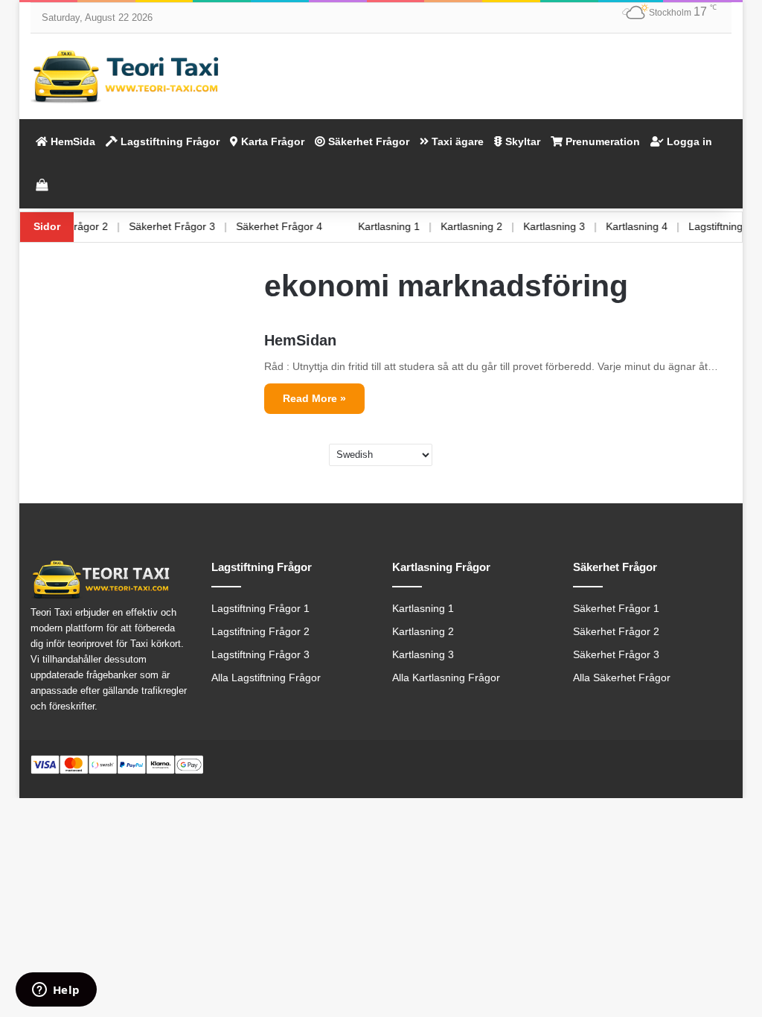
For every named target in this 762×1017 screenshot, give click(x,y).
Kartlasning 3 (569, 226)
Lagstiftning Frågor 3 (260, 654)
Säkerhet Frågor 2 (79, 226)
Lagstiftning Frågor (169, 141)
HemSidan (300, 340)
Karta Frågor (271, 141)
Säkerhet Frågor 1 (616, 608)
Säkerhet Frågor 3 (187, 226)
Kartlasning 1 (404, 226)
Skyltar (521, 141)
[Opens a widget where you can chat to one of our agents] (56, 991)
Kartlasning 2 (486, 226)
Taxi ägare (456, 141)
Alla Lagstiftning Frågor (266, 677)
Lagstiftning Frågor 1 (260, 608)
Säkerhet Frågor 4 (294, 226)
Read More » (314, 398)
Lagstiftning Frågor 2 (260, 631)
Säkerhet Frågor (367, 141)
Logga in (688, 141)
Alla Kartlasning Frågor (446, 677)
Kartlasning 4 (651, 226)
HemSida (71, 141)
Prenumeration (601, 141)
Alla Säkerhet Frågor (621, 677)
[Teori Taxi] (127, 76)
